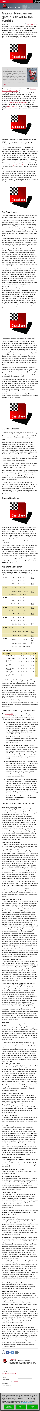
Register (16, 1381)
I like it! (28, 24)
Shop (4, 1)
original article (9, 714)
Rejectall (20, 1406)
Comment (4, 1383)
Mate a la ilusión (12, 106)
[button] (12, 1)
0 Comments (34, 24)
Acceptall (32, 1406)
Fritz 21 (6, 69)
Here (21, 1399)
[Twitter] (12, 1352)
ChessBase (12, 1359)
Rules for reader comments (9, 1373)
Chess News (14, 7)
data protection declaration (27, 1402)
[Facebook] (8, 1352)
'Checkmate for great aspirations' (17, 102)
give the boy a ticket (19, 165)
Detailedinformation (9, 1406)
